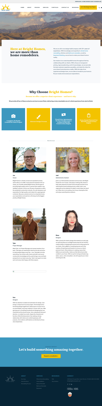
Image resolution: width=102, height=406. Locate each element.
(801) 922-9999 (95, 379)
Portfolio (55, 7)
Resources (75, 7)
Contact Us (65, 7)
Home (22, 7)
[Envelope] (101, 7)
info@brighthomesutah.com (73, 381)
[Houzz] (71, 384)
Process (37, 7)
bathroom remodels (74, 53)
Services (45, 7)
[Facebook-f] (67, 384)
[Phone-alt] (99, 7)
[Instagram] (69, 384)
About (29, 7)
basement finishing (59, 55)
